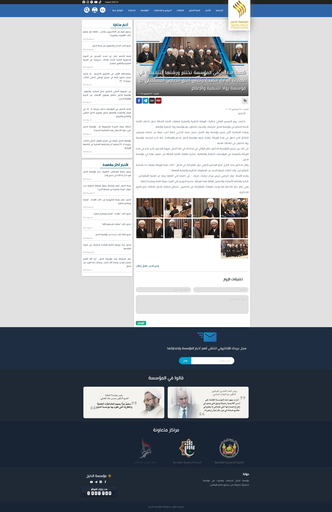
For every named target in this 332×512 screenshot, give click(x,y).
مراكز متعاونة (166, 430)
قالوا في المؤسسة (166, 378)
